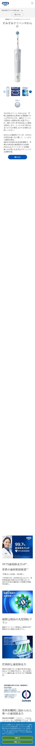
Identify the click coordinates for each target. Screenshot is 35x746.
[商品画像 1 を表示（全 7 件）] (8, 91)
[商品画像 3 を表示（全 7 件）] (26, 91)
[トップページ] (5, 4)
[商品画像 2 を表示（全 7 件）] (15, 91)
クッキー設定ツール (9, 732)
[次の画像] (30, 91)
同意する (17, 738)
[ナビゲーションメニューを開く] (32, 3)
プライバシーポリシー (18, 730)
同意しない (17, 742)
